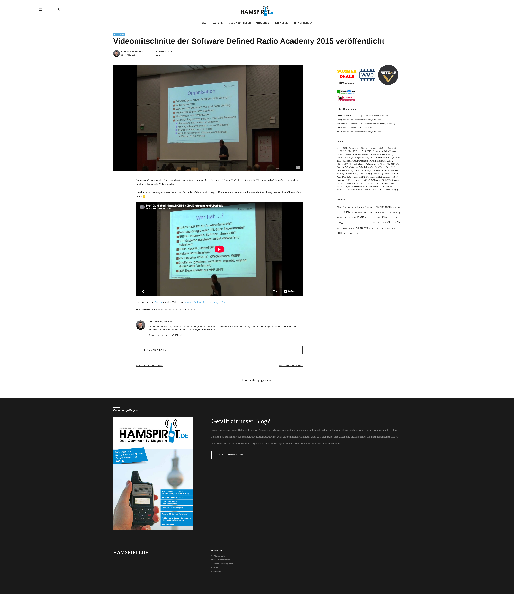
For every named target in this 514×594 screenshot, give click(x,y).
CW (344, 217)
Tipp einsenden (303, 23)
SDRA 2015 (179, 309)
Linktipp (340, 223)
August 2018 (360, 157)
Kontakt (214, 567)
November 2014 (371, 190)
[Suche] (58, 9)
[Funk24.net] (347, 95)
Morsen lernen (354, 223)
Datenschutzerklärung (220, 560)
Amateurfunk (349, 207)
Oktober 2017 (342, 164)
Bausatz (339, 218)
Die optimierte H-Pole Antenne (358, 128)
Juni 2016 (377, 174)
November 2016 (362, 170)
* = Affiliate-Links (218, 556)
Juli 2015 (367, 183)
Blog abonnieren (240, 23)
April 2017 (341, 167)
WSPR (353, 233)
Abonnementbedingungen (222, 564)
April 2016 (341, 177)
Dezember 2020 (358, 148)
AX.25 (389, 213)
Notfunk (363, 223)
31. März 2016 (129, 55)
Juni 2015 (381, 183)
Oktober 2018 (384, 154)
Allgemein (119, 34)
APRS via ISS (367, 213)
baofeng (396, 212)
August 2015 (352, 183)
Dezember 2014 (353, 190)
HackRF (377, 218)
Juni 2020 (392, 148)
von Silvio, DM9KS (132, 52)
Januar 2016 (388, 177)
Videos (191, 309)
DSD (366, 218)
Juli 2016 (365, 174)
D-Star (349, 218)
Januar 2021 (342, 148)
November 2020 (376, 148)
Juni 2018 (375, 157)
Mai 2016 (391, 174)
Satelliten (340, 228)
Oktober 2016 (379, 170)
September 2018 (343, 157)
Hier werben (281, 23)
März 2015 (365, 186)
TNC (395, 228)
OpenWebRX (370, 223)
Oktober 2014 (389, 190)
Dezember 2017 (366, 161)
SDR (359, 228)
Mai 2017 (391, 164)
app (341, 213)
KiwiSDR (388, 218)
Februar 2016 (372, 177)
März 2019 (380, 151)
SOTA (384, 228)
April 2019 (366, 151)
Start (205, 23)
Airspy (339, 207)
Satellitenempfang (349, 228)
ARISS (384, 213)
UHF (340, 233)
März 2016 (356, 177)
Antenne (369, 207)
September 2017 (360, 164)
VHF (346, 233)
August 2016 (350, 174)
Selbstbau (377, 228)
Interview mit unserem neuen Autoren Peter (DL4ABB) (371, 123)
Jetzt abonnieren (230, 454)
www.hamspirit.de (159, 335)
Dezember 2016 (343, 170)
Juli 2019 (340, 151)
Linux (346, 223)
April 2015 (350, 186)
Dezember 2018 (367, 154)
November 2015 (362, 180)
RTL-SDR (393, 222)
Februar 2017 (370, 167)
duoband (371, 218)
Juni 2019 (353, 151)
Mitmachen (262, 23)
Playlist (158, 302)
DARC (354, 218)
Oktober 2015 (380, 180)
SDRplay (368, 228)
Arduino (377, 212)
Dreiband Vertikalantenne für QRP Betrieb (363, 119)
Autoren (218, 23)
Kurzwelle (395, 218)
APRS (348, 212)
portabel (377, 223)
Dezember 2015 (343, 180)
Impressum (216, 571)
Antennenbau (382, 206)
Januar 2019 (350, 154)
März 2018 (350, 161)
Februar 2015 (381, 186)
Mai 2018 (387, 157)
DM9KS (178, 335)
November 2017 (384, 161)
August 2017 (376, 164)
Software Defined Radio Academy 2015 (204, 302)
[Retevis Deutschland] (388, 75)
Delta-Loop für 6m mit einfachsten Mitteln (370, 115)
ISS (383, 217)
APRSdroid (164, 309)
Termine (390, 228)
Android (360, 207)
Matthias (341, 123)
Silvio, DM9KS (163, 322)
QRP (383, 222)
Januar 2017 (385, 167)
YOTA (359, 234)
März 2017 (355, 167)
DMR (360, 217)
